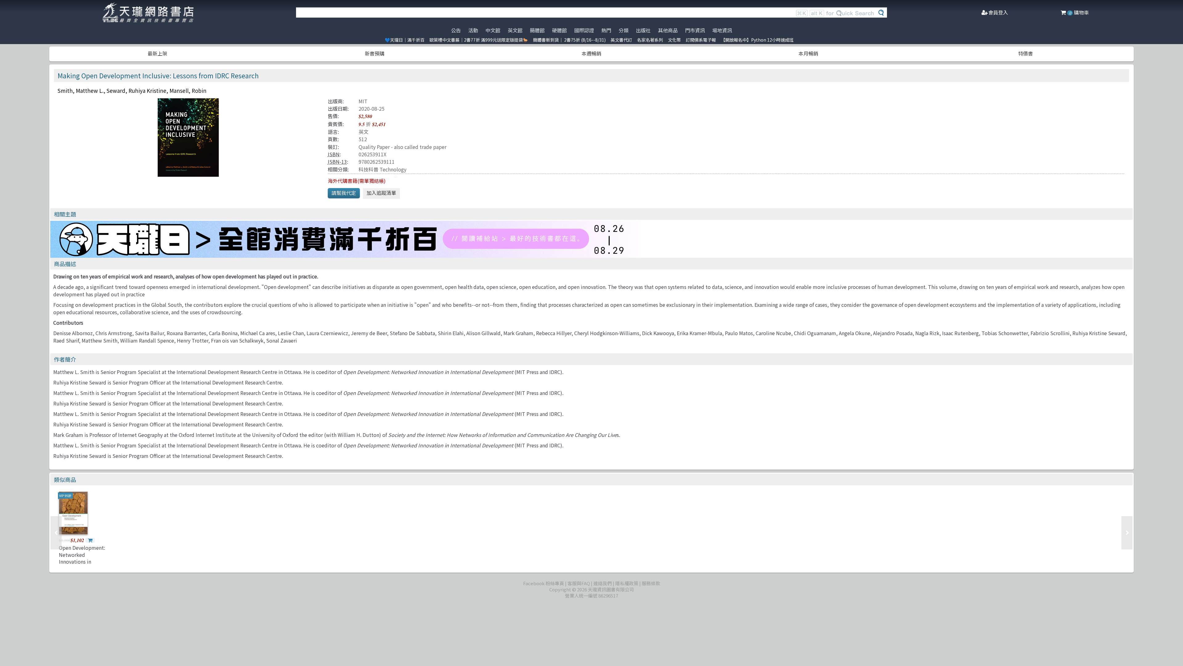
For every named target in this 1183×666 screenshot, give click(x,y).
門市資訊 (695, 30)
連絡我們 (602, 583)
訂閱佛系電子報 (701, 40)
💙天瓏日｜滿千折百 (405, 40)
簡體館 (537, 30)
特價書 (1025, 53)
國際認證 (584, 30)
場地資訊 (722, 30)
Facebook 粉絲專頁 (543, 583)
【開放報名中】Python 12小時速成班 (757, 40)
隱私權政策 (626, 583)
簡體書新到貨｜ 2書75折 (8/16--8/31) (569, 40)
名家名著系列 (650, 40)
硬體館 (559, 30)
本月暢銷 (808, 53)
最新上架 (157, 53)
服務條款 (651, 583)
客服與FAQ (578, 583)
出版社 (643, 30)
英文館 (515, 30)
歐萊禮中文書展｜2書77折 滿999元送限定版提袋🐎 (478, 40)
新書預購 (374, 53)
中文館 (493, 30)
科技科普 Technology (382, 169)
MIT (363, 101)
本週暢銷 (591, 53)
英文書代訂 (621, 40)
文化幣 (674, 40)
